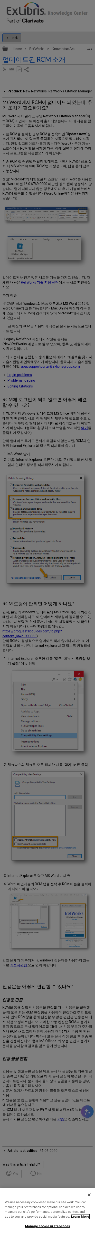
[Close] (89, 1195)
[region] (47, 1211)
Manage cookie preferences (47, 1226)
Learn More (80, 1216)
